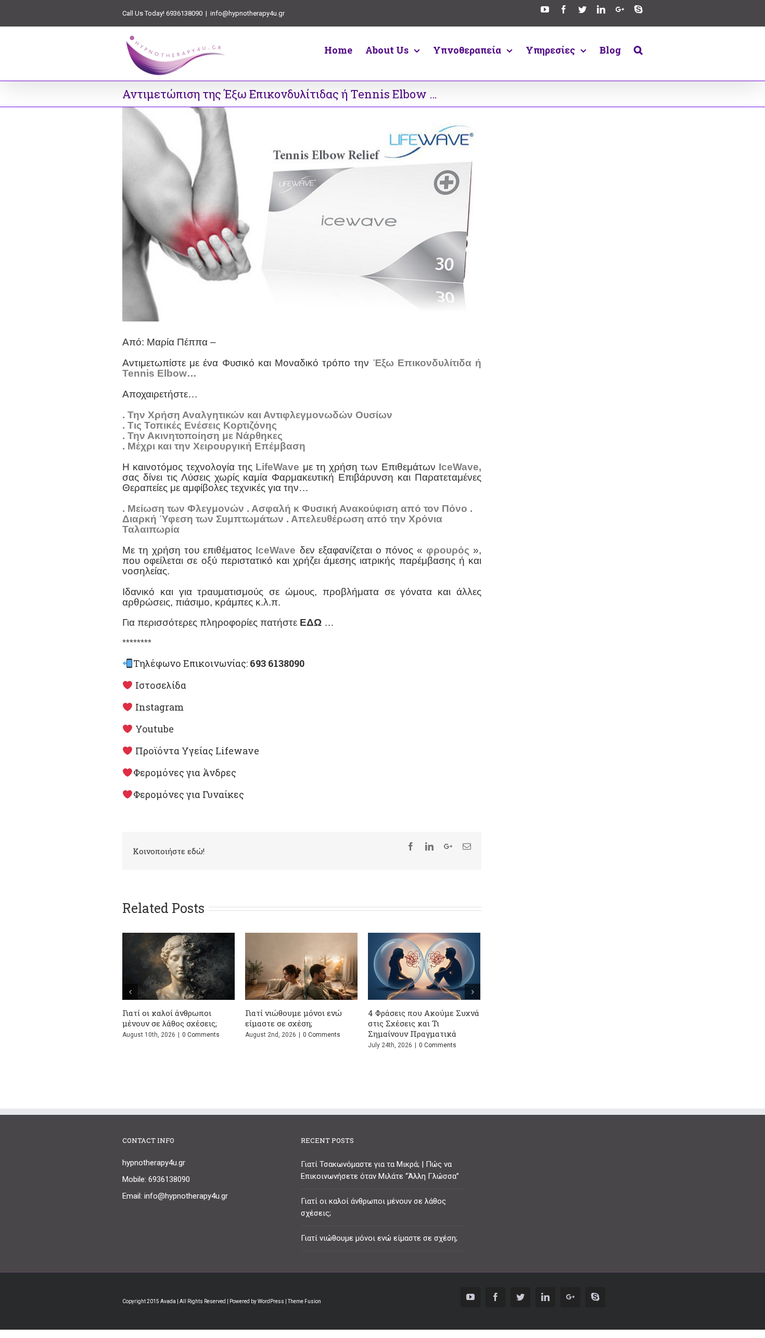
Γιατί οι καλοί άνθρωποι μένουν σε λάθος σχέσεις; (169, 1018)
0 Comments (201, 1034)
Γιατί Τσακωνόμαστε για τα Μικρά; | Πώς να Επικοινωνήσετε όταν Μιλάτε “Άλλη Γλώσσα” (380, 1170)
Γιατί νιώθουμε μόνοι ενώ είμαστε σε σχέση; (293, 1018)
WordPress (271, 1301)
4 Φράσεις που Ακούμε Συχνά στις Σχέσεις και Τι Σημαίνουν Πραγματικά (423, 1023)
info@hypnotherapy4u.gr (247, 13)
